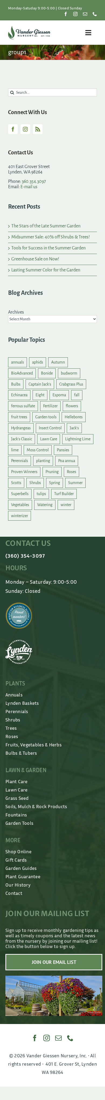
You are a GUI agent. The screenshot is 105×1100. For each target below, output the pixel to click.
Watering (44, 505)
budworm (69, 373)
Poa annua (66, 461)
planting (43, 461)
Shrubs (35, 483)
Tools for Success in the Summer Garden (48, 248)
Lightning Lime (77, 439)
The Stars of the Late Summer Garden (45, 226)
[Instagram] (25, 129)
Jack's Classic (21, 439)
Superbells (20, 494)
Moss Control (38, 450)
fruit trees (19, 417)
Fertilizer (50, 406)
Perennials (19, 461)
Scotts (16, 483)
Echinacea (19, 395)
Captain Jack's (40, 384)
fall (76, 395)
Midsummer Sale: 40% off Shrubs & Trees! (50, 237)
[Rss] (38, 129)
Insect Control (50, 428)
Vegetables (20, 505)
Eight (40, 395)
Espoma (59, 395)
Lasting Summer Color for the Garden (45, 270)
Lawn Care (48, 439)
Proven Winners (24, 472)
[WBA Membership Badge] (18, 604)
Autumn (58, 362)
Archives (16, 312)
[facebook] (66, 14)
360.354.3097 (34, 181)
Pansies (63, 450)
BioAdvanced (22, 373)
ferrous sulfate (23, 406)
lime (15, 450)
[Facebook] (13, 129)
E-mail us (28, 186)
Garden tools (46, 417)
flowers (72, 406)
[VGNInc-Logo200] (29, 28)
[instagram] (75, 14)
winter (66, 505)
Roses (71, 472)
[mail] (85, 14)
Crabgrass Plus (71, 384)
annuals (17, 362)
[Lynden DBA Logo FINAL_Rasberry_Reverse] (18, 642)
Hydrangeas (21, 428)
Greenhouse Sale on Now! (35, 259)
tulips (41, 494)
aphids (37, 362)
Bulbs (15, 384)
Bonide (47, 373)
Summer (75, 483)
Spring (54, 483)
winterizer (19, 516)
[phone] (95, 14)
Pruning (52, 472)
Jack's (74, 428)
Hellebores (74, 417)
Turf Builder (64, 494)
